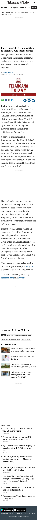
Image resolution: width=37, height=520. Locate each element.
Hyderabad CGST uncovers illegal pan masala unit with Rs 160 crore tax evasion (19, 448)
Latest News (5, 425)
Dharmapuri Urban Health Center (11, 339)
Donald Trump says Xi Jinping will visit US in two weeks (17, 429)
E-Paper (34, 7)
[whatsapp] (2, 100)
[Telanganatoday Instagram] (22, 330)
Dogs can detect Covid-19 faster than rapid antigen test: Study (23, 349)
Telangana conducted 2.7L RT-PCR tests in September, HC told (23, 365)
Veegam (26, 516)
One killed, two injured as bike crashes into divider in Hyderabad (19, 468)
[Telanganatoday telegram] (28, 330)
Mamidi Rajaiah (26, 339)
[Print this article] (33, 101)
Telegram (29, 266)
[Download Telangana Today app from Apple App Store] (25, 101)
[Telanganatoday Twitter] (15, 330)
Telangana (14, 7)
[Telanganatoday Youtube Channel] (19, 330)
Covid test (10, 335)
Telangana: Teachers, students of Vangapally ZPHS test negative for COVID (22, 374)
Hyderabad (4, 7)
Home (2, 12)
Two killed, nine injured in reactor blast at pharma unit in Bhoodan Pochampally (17, 459)
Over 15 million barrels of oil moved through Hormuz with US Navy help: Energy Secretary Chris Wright (18, 478)
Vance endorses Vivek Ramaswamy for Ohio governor (19, 497)
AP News (23, 7)
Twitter (21, 277)
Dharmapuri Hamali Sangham (23, 335)
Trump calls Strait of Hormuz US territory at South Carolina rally (17, 438)
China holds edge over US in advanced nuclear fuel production (19, 488)
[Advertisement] (18, 306)
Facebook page (7, 277)
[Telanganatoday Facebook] (12, 330)
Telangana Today (8, 72)
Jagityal (7, 12)
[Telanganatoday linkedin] (25, 330)
